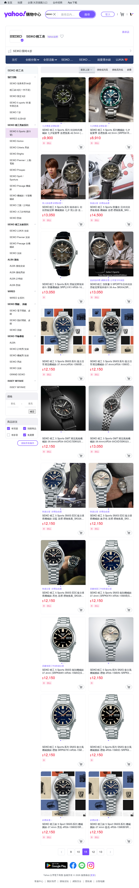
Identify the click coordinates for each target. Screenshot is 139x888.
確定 (32, 411)
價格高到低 (117, 69)
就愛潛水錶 (104, 59)
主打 (14, 59)
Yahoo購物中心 (22, 14)
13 (100, 852)
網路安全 (77, 881)
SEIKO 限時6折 (22, 51)
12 (93, 852)
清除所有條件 (27, 443)
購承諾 (125, 31)
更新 (93, 875)
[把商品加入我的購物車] (81, 147)
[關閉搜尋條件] (54, 14)
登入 (107, 14)
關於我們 (51, 881)
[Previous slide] (43, 99)
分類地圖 (100, 881)
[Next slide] (83, 99)
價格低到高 (102, 69)
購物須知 (64, 881)
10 (78, 852)
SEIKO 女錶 (86, 59)
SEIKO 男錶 (68, 59)
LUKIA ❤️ (122, 59)
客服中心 (38, 881)
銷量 (129, 69)
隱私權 (88, 881)
